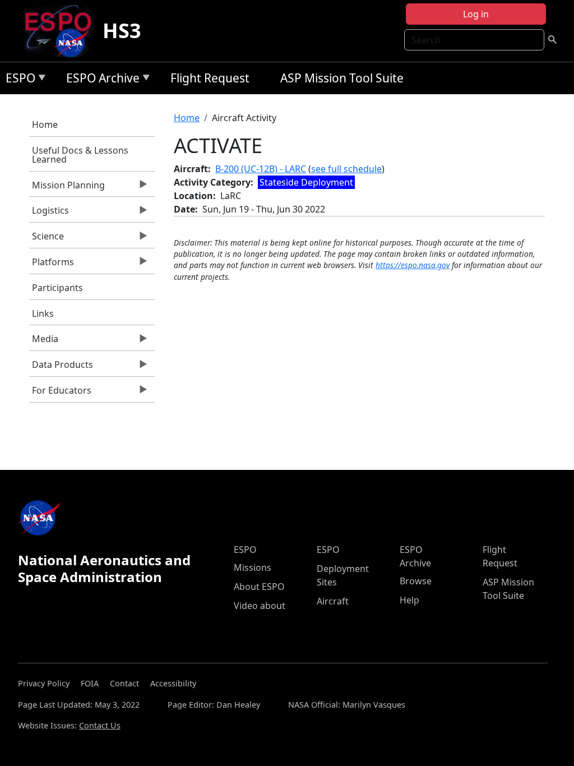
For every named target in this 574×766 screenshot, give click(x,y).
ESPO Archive (100, 80)
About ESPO (259, 586)
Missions (252, 567)
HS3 (122, 30)
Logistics (49, 213)
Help (409, 600)
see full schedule (346, 169)
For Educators (60, 393)
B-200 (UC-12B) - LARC (260, 169)
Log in (476, 14)
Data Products (61, 367)
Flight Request (209, 78)
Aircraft (333, 601)
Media (43, 341)
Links (43, 313)
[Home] (62, 31)
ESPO (17, 80)
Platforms (51, 265)
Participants (57, 288)
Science (46, 239)
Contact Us (100, 725)
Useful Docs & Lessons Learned (80, 154)
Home (45, 124)
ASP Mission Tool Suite (342, 78)
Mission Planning (67, 188)
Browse (416, 581)
